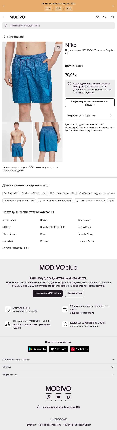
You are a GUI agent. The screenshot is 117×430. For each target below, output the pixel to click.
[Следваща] (112, 6)
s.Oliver (6, 226)
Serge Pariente (10, 219)
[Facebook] (68, 397)
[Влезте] (97, 17)
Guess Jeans (84, 219)
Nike (70, 44)
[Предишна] (4, 6)
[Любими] (104, 17)
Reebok (44, 240)
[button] (32, 82)
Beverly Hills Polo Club (52, 226)
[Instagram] (48, 397)
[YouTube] (58, 397)
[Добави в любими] (59, 47)
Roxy (42, 233)
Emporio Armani (86, 240)
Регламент (31, 424)
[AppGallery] (79, 349)
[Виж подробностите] (110, 115)
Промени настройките (50, 424)
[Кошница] (112, 17)
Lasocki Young (85, 233)
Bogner (44, 219)
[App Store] (58, 349)
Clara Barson (9, 233)
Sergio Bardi (84, 226)
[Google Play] (37, 349)
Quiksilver (7, 240)
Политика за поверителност (77, 424)
